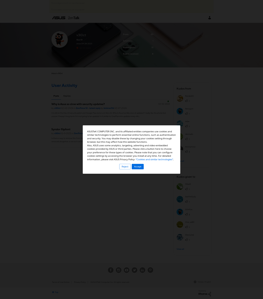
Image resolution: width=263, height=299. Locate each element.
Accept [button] (137, 166)
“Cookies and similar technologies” (154, 159)
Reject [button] (125, 166)
